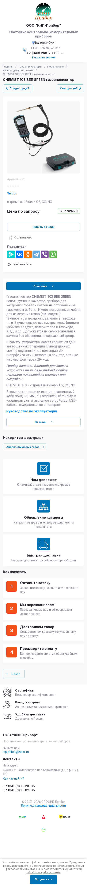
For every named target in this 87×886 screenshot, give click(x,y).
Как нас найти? (13, 778)
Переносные (55, 66)
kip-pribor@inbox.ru (16, 752)
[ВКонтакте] (19, 254)
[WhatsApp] (53, 254)
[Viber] (45, 254)
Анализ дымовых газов (18, 70)
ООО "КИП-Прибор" (43, 25)
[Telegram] (36, 254)
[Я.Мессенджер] (11, 254)
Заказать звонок (43, 57)
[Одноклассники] (28, 254)
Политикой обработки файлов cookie (54, 870)
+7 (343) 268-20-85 (42, 53)
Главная (8, 66)
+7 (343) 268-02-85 (19, 790)
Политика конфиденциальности (43, 805)
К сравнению (23, 237)
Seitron (12, 193)
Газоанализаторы (30, 66)
